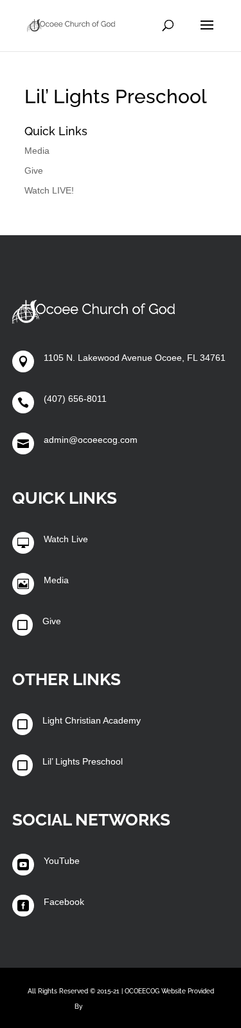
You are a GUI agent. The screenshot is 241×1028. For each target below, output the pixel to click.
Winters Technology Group (125, 1006)
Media (36, 150)
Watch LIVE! (49, 190)
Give (33, 170)
